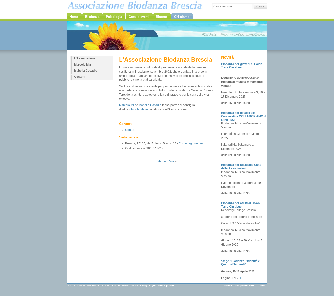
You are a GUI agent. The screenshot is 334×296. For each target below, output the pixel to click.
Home (228, 285)
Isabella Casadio (150, 105)
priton (170, 285)
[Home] (135, 5)
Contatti (130, 130)
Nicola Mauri (139, 109)
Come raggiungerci (191, 143)
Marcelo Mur (127, 105)
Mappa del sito (244, 285)
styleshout (156, 285)
